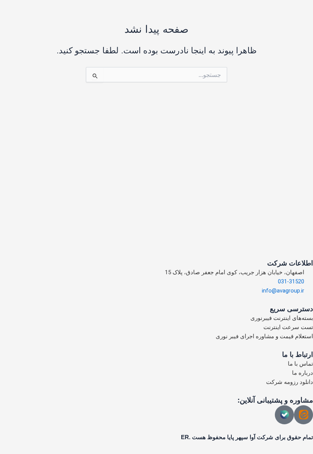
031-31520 (291, 281)
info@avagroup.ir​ (283, 290)
